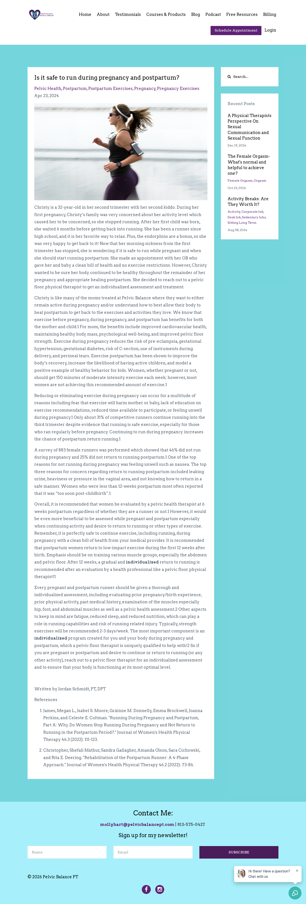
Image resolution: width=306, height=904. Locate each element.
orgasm (260, 180)
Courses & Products (166, 14)
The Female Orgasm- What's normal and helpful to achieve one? (249, 165)
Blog (195, 14)
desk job (234, 217)
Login (270, 30)
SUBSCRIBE (238, 852)
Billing (269, 14)
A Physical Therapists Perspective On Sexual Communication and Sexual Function (250, 126)
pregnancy (145, 88)
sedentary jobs (254, 217)
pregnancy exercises (178, 88)
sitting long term (242, 222)
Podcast (213, 14)
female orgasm (240, 180)
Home (85, 14)
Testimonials (128, 14)
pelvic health (47, 88)
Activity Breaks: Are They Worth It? (248, 201)
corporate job (252, 211)
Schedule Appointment (236, 30)
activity (234, 211)
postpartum (75, 88)
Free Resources (242, 14)
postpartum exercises (110, 88)
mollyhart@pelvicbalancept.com (137, 824)
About (103, 14)
